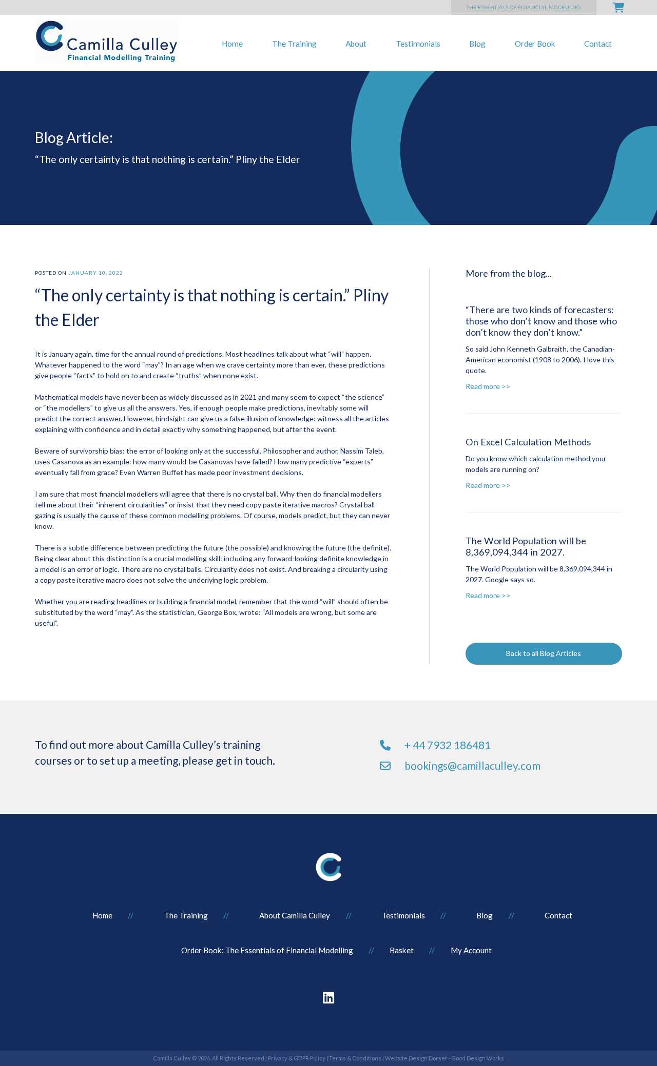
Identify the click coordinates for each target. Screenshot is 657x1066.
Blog (477, 43)
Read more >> (488, 386)
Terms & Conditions (355, 1058)
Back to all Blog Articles (543, 653)
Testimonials (418, 43)
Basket (402, 950)
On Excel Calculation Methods (528, 441)
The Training (294, 43)
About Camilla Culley (294, 915)
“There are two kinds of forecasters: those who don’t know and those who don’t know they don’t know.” (541, 321)
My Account (471, 950)
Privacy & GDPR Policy (296, 1058)
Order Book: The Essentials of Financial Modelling (267, 950)
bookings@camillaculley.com (472, 765)
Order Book (535, 43)
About (355, 43)
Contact (598, 43)
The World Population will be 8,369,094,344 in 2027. (526, 546)
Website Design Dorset (416, 1058)
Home (232, 43)
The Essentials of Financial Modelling (524, 7)
